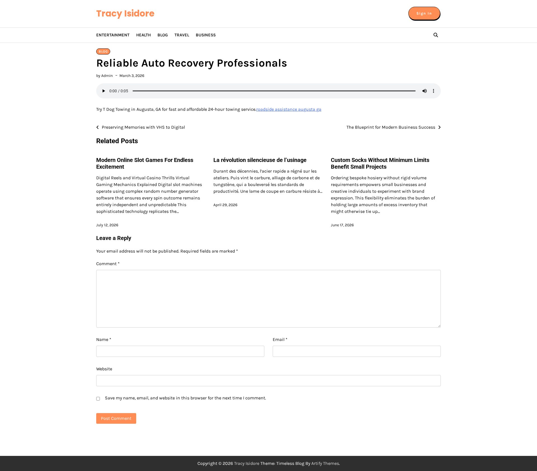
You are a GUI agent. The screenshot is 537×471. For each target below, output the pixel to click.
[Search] (436, 35)
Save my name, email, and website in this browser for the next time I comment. (185, 398)
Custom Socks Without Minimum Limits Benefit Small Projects (380, 163)
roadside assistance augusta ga (288, 109)
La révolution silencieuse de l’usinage (260, 160)
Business (206, 34)
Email (280, 339)
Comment (108, 263)
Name (103, 339)
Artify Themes (325, 463)
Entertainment (112, 34)
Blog (162, 34)
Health (143, 34)
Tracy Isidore (125, 13)
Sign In (424, 13)
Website (104, 368)
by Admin (104, 75)
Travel (182, 34)
